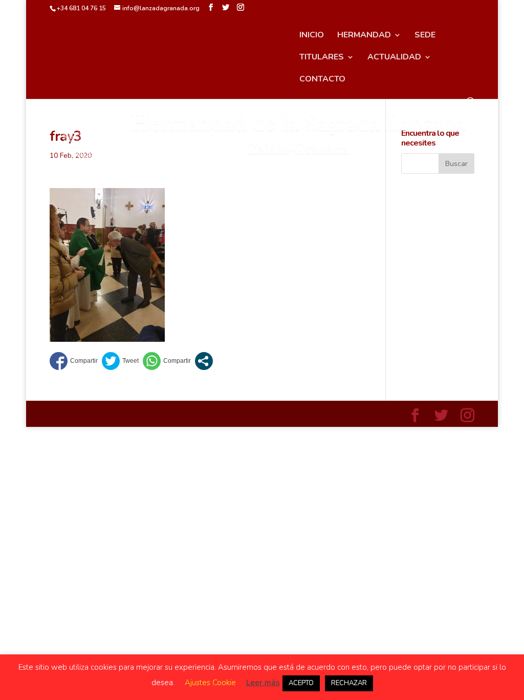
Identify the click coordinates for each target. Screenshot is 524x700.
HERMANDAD (364, 35)
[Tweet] (120, 361)
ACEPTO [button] (301, 683)
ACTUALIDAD (394, 58)
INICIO (311, 35)
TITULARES (321, 58)
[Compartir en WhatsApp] (167, 361)
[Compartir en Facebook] (74, 361)
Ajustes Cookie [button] (210, 682)
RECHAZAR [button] (349, 683)
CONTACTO (322, 80)
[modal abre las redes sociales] (204, 361)
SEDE (424, 35)
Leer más (263, 682)
